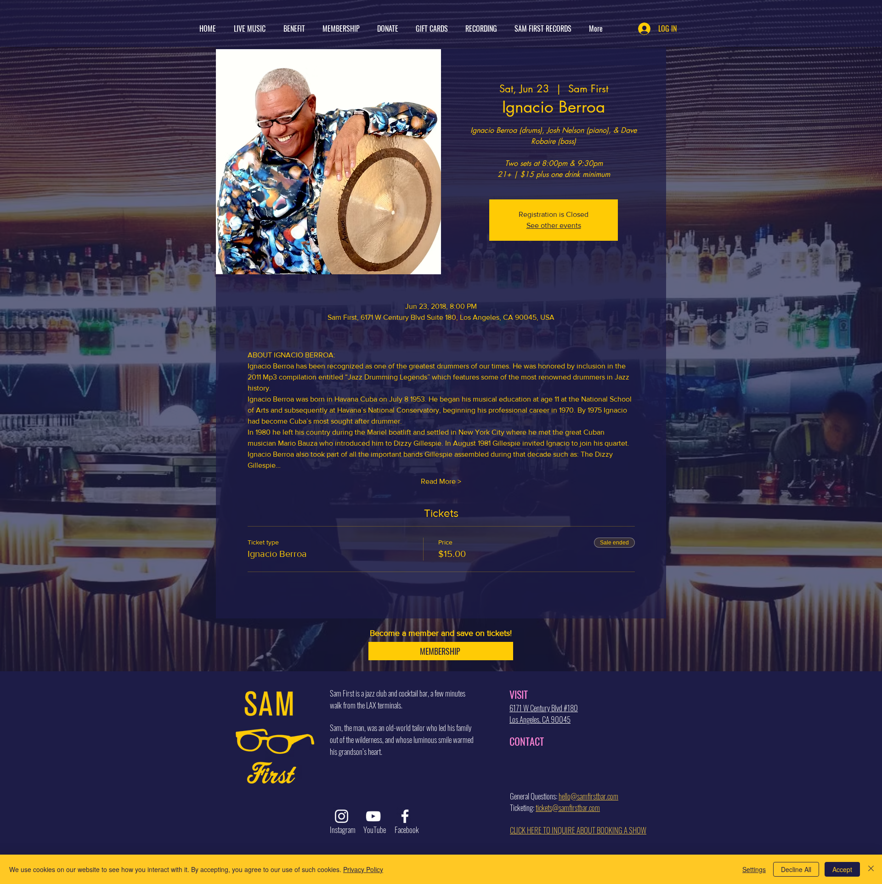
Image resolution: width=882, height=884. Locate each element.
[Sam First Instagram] (342, 816)
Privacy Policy (363, 869)
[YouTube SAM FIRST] (373, 816)
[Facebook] (405, 816)
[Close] (870, 869)
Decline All (796, 869)
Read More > (441, 481)
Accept (842, 869)
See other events (553, 225)
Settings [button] (754, 869)
